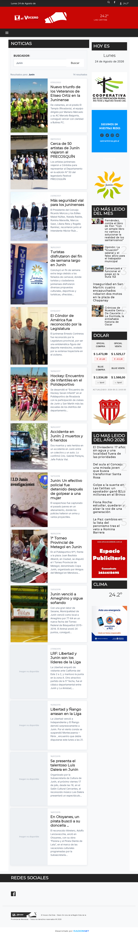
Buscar (75, 63)
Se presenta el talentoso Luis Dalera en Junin (64, 765)
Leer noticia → (57, 128)
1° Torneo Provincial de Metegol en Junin (66, 542)
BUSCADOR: (22, 55)
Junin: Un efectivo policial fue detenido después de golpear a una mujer (66, 489)
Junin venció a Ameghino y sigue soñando (66, 598)
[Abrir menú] (7, 33)
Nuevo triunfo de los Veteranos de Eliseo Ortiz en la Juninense (65, 93)
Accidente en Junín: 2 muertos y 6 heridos (66, 435)
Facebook (109, 158)
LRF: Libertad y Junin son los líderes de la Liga (65, 657)
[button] (110, 3)
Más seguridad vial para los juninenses (67, 202)
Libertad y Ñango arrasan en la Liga (65, 711)
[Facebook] (116, 3)
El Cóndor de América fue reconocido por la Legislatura (65, 322)
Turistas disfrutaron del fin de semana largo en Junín (66, 258)
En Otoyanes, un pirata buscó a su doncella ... (65, 821)
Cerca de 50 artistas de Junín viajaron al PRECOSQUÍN (65, 150)
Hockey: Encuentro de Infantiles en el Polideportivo (67, 380)
